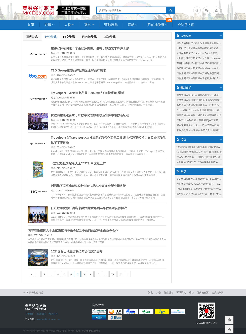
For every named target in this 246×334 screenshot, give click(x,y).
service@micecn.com (48, 319)
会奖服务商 (186, 24)
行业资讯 (51, 37)
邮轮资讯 (110, 37)
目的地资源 (156, 24)
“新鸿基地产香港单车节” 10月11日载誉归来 (199, 152)
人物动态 (186, 36)
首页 (31, 24)
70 (120, 274)
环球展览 (111, 24)
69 (113, 274)
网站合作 (53, 313)
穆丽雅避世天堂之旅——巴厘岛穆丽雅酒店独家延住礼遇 (206, 125)
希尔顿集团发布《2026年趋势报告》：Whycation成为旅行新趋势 (211, 183)
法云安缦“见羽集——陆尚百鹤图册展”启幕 (198, 157)
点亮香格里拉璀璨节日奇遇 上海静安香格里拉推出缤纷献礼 (207, 100)
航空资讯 (69, 37)
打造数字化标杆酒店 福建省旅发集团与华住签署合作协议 (89, 208)
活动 (131, 24)
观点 (87, 24)
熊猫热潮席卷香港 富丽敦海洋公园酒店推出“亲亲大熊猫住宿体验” (210, 130)
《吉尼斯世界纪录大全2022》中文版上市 (78, 163)
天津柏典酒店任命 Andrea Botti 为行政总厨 (199, 53)
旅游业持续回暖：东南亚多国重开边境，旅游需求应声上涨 (90, 48)
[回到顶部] (229, 329)
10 (98, 274)
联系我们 (41, 313)
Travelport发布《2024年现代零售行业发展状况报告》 (205, 188)
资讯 (48, 24)
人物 (67, 24)
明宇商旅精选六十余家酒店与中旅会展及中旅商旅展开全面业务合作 (73, 230)
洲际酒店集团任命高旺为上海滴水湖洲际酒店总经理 (203, 43)
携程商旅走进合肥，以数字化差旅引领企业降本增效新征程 (90, 115)
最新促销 (186, 87)
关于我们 (29, 313)
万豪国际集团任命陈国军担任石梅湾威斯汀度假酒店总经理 (207, 63)
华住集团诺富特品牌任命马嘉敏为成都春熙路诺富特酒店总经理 (209, 78)
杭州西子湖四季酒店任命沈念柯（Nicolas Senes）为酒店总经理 (210, 58)
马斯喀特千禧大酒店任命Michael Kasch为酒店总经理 (205, 68)
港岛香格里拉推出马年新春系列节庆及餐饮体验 (201, 95)
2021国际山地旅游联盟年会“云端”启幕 (76, 251)
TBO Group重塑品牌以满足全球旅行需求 (78, 70)
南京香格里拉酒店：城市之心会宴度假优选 (199, 115)
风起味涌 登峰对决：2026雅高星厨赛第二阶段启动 (203, 162)
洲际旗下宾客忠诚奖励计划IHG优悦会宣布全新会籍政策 (88, 186)
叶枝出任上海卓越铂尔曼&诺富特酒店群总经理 (201, 48)
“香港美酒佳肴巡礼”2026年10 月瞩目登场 (198, 147)
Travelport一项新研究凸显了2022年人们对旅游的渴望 (87, 93)
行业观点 (168, 292)
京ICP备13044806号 (91, 331)
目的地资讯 (89, 37)
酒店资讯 (32, 37)
